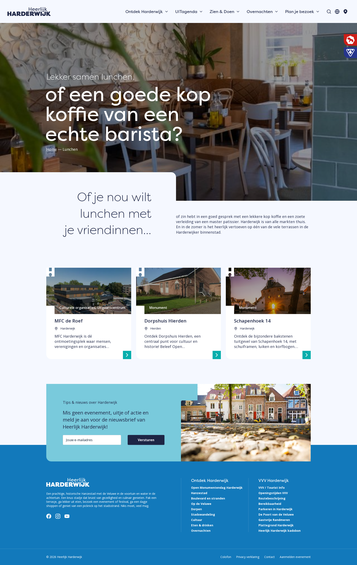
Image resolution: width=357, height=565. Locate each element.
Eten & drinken (202, 525)
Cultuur (196, 520)
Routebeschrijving (272, 498)
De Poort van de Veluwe (276, 514)
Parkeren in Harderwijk (275, 509)
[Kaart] (345, 11)
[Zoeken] (329, 11)
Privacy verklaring (247, 557)
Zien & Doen (222, 11)
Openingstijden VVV (273, 493)
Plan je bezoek (299, 11)
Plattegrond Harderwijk (276, 525)
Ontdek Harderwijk (144, 11)
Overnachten (260, 11)
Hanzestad (199, 493)
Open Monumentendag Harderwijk (217, 488)
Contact (269, 557)
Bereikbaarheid (269, 504)
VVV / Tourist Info (271, 488)
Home (51, 149)
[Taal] (337, 11)
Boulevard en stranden (208, 498)
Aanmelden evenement (295, 557)
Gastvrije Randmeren (274, 520)
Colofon (225, 557)
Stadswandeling (203, 514)
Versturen (146, 440)
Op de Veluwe (201, 504)
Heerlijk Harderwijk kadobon (279, 531)
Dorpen (196, 509)
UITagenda (186, 11)
